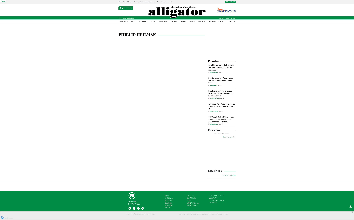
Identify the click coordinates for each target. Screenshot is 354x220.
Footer (3, 1)
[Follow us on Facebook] (134, 208)
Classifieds (142, 2)
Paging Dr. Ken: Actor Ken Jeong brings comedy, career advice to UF (221, 106)
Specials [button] (221, 21)
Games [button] (191, 21)
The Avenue (169, 199)
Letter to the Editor (216, 200)
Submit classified (228, 175)
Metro (167, 195)
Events (167, 207)
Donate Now (230, 2)
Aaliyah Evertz (214, 111)
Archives (212, 199)
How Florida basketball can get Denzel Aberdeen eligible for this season (221, 67)
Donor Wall (191, 202)
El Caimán (212, 21)
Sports (167, 197)
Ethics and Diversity (216, 195)
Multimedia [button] (201, 21)
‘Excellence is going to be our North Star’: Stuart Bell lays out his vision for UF (221, 93)
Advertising (191, 199)
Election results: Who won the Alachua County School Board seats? (220, 80)
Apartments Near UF (166, 2)
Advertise (149, 2)
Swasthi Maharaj (214, 98)
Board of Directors (128, 2)
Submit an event (228, 137)
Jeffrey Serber (214, 72)
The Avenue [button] (163, 21)
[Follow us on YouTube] (142, 208)
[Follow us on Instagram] (138, 208)
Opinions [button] (174, 21)
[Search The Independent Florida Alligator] (234, 21)
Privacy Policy (192, 205)
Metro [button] (133, 21)
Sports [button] (152, 21)
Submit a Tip (213, 202)
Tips (229, 21)
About (120, 2)
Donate (189, 200)
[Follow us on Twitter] (129, 208)
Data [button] (183, 21)
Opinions (168, 200)
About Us (190, 195)
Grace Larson (213, 85)
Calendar (214, 130)
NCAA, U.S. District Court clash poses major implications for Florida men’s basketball (221, 119)
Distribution (213, 197)
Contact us (191, 197)
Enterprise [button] (142, 21)
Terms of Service (193, 204)
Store (158, 2)
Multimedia (169, 204)
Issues (154, 2)
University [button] (123, 21)
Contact (136, 2)
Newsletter (126, 8)
